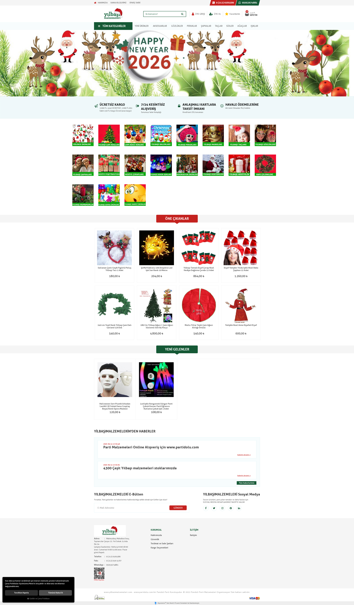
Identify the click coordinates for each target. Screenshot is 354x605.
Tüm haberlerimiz (246, 483)
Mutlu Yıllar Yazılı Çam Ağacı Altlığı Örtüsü (199, 326)
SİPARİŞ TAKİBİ (134, 3)
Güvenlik (155, 539)
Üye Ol (217, 14)
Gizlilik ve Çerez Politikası (39, 599)
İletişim (193, 535)
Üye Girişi (200, 14)
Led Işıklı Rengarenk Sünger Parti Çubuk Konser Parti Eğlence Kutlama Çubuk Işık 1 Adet (156, 406)
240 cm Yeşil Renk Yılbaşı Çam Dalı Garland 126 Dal (114, 326)
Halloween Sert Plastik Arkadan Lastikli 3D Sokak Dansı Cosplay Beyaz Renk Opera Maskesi (114, 406)
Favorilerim (234, 14)
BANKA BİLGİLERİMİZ (118, 3)
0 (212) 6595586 (224, 2)
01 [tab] (177, 96)
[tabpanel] (177, 63)
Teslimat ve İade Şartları (162, 543)
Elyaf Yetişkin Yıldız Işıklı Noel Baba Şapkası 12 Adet (241, 269)
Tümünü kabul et (55, 593)
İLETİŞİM (194, 530)
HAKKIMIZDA (103, 3)
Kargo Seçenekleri (159, 547)
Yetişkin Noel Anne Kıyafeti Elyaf (241, 325)
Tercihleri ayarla (21, 593)
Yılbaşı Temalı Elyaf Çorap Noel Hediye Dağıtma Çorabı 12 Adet (198, 269)
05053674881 (249, 2)
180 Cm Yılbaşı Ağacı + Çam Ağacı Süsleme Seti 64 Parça (156, 326)
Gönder (178, 507)
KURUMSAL (156, 530)
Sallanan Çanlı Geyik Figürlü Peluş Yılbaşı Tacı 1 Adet (114, 269)
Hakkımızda (156, 535)
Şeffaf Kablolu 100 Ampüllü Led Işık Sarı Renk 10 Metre (156, 269)
